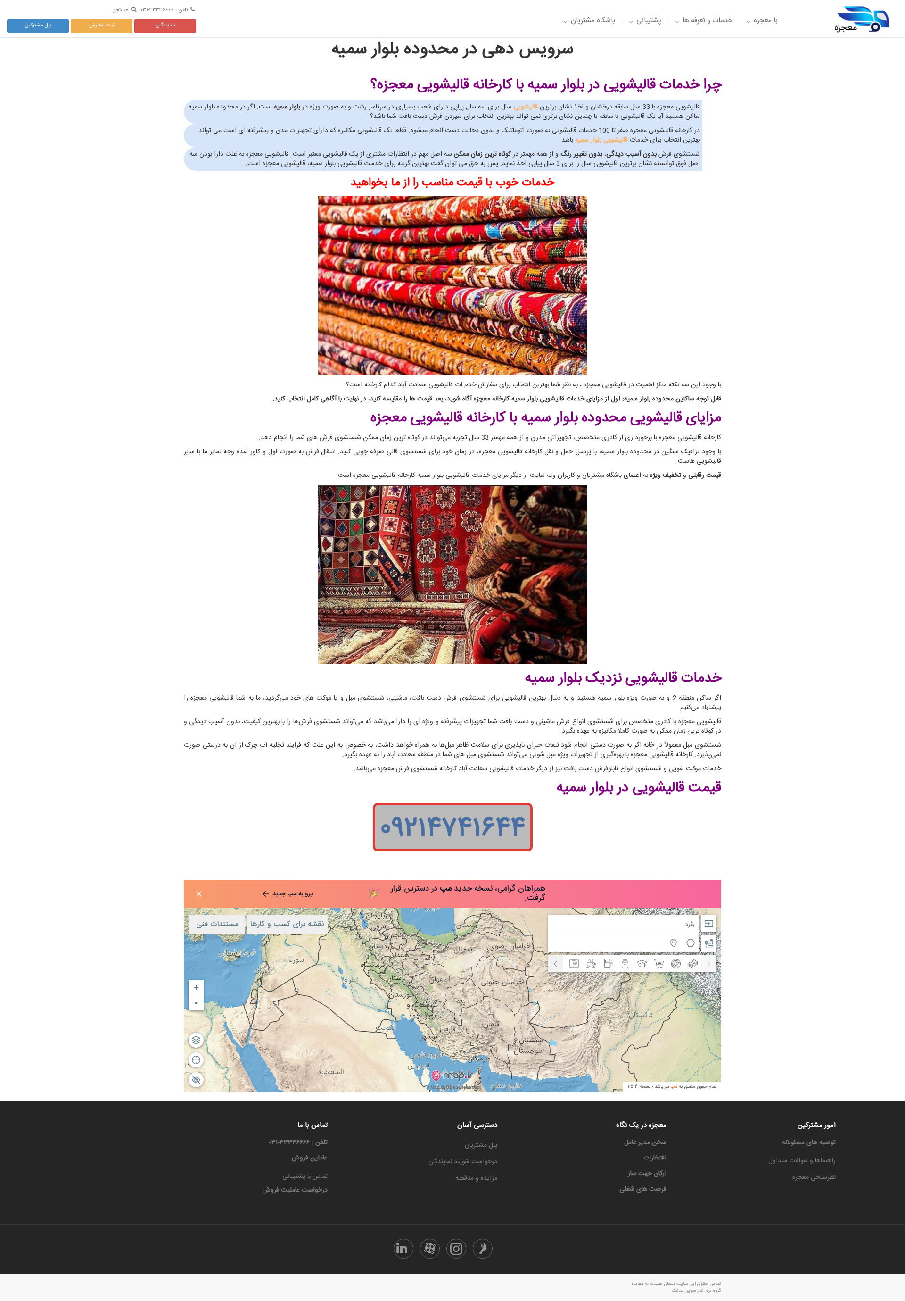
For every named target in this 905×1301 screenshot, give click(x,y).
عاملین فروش (310, 1158)
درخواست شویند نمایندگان (462, 1162)
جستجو (121, 9)
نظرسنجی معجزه (814, 1177)
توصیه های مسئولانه (809, 1142)
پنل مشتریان (481, 1145)
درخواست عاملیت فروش (295, 1190)
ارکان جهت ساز (647, 1173)
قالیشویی (525, 107)
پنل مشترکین (38, 25)
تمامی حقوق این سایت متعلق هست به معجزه (676, 1284)
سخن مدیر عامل (645, 1142)
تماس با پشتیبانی (305, 1176)
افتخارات (654, 1158)
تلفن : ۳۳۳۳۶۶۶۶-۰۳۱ (164, 10)
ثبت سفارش (102, 25)
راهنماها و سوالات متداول (802, 1161)
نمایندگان (165, 25)
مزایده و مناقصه (476, 1178)
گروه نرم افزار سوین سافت (696, 1290)
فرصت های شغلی (642, 1189)
